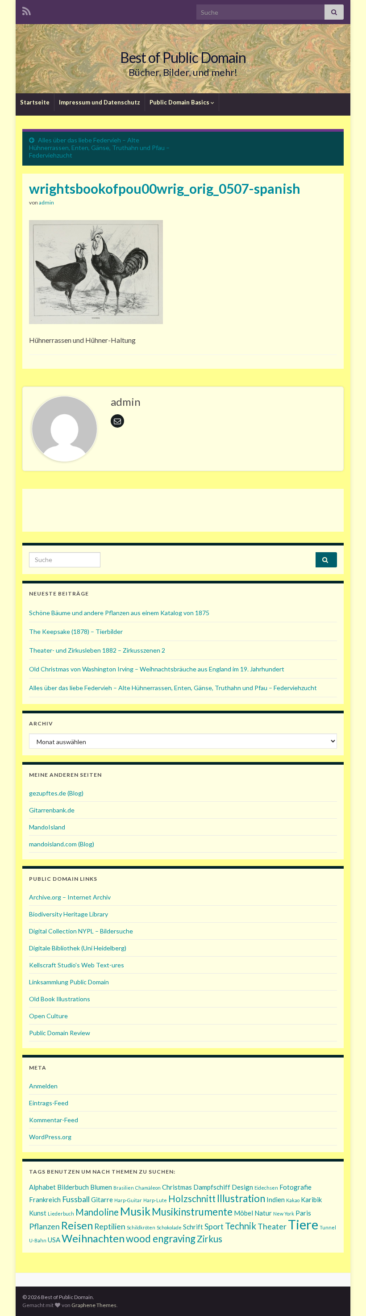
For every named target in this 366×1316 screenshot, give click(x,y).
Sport (214, 1226)
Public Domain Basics (180, 102)
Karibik (311, 1199)
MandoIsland (47, 827)
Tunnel (328, 1227)
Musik (135, 1211)
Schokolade (169, 1227)
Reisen (77, 1225)
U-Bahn (37, 1240)
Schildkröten (141, 1227)
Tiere (303, 1224)
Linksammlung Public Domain (69, 982)
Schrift (193, 1227)
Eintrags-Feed (48, 1103)
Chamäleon (148, 1188)
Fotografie (295, 1187)
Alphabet (42, 1187)
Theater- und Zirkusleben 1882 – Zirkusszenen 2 (97, 650)
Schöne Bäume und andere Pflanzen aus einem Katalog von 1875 (119, 612)
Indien (275, 1199)
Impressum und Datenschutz (99, 102)
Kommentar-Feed (53, 1120)
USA (54, 1240)
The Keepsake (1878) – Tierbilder (76, 631)
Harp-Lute (155, 1200)
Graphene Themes (93, 1305)
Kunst (37, 1213)
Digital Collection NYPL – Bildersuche (81, 931)
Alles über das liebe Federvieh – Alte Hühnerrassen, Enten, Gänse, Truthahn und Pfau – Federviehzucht (99, 147)
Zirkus (209, 1238)
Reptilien (109, 1226)
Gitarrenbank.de (52, 810)
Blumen (101, 1187)
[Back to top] (346, 1296)
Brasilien (123, 1188)
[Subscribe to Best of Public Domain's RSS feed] (26, 9)
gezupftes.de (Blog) (56, 793)
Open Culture (48, 1016)
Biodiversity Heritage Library (68, 914)
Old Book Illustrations (59, 999)
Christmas (177, 1187)
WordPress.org (50, 1137)
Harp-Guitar (128, 1200)
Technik (240, 1225)
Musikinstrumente (192, 1212)
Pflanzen (44, 1226)
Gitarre (102, 1199)
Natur (263, 1213)
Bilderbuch (73, 1187)
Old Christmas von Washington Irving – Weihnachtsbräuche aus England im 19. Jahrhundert (156, 669)
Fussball (76, 1199)
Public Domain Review (59, 1033)
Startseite (35, 102)
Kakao (292, 1200)
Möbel (243, 1213)
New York (283, 1213)
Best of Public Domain (183, 57)
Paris (303, 1213)
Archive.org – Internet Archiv (70, 897)
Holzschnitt (192, 1198)
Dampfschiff (211, 1187)
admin (46, 202)
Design (242, 1187)
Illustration (241, 1198)
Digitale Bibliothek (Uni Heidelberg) (77, 948)
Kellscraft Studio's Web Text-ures (76, 965)
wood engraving (160, 1239)
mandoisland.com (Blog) (61, 844)
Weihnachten (93, 1238)
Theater (272, 1226)
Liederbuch (61, 1213)
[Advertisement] (183, 509)
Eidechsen (266, 1188)
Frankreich (45, 1199)
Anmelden (43, 1086)
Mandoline (97, 1212)
